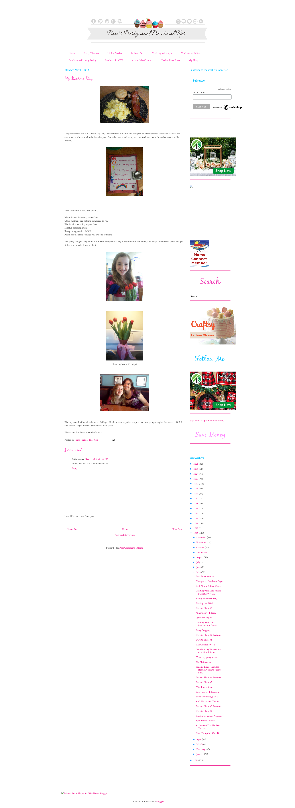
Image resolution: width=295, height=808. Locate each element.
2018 (196, 503)
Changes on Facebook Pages (209, 581)
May (198, 572)
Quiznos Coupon (204, 617)
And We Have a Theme (207, 701)
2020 (196, 493)
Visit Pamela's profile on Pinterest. (207, 420)
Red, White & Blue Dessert (209, 586)
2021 (196, 488)
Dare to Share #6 (204, 711)
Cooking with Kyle (162, 53)
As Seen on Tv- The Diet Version (208, 727)
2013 (196, 528)
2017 (196, 508)
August (200, 557)
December (201, 537)
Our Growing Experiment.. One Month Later (209, 651)
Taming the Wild (204, 603)
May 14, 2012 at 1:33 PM (96, 459)
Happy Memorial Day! (207, 598)
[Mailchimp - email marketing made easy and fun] (227, 110)
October (200, 547)
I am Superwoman (205, 576)
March (199, 744)
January (200, 754)
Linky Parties (114, 53)
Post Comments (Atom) (131, 547)
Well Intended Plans (206, 720)
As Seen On (136, 53)
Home (72, 53)
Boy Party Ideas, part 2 (207, 696)
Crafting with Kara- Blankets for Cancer (206, 624)
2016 (196, 513)
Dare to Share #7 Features (208, 635)
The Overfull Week (205, 644)
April (199, 739)
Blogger (160, 801)
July (198, 562)
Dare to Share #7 (204, 682)
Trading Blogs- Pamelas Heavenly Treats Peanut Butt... (208, 669)
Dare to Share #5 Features (208, 706)
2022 (196, 483)
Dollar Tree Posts (170, 60)
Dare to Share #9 (204, 608)
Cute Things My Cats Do (208, 733)
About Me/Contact (142, 60)
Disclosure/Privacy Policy (82, 60)
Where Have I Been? (206, 613)
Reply (74, 468)
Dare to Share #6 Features (208, 677)
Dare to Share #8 (204, 639)
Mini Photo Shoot (204, 687)
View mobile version (124, 535)
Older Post (177, 529)
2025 (196, 469)
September (202, 552)
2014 (196, 523)
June (198, 567)
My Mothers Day (204, 662)
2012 (196, 533)
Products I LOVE (114, 60)
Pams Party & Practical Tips (71, 12)
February (201, 749)
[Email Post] (113, 440)
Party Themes (91, 53)
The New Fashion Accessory (209, 716)
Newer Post (72, 529)
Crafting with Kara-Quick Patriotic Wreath (208, 592)
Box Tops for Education (207, 692)
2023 (196, 478)
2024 (196, 474)
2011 (195, 760)
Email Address (200, 92)
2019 (196, 498)
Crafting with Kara (191, 53)
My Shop (193, 60)
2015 (196, 518)
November (201, 542)
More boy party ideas (206, 657)
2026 (196, 464)
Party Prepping (203, 630)
